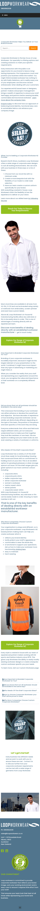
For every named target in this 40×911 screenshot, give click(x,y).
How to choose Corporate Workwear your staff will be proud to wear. (19, 695)
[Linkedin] (7, 850)
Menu (6, 15)
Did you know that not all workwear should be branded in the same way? (19, 686)
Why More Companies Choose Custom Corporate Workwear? (18, 701)
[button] (20, 680)
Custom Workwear (26, 668)
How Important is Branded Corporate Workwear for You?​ (17, 680)
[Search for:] (15, 48)
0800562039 (6, 8)
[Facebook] (3, 850)
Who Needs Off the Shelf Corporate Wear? (20, 690)
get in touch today (24, 332)
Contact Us (28, 761)
